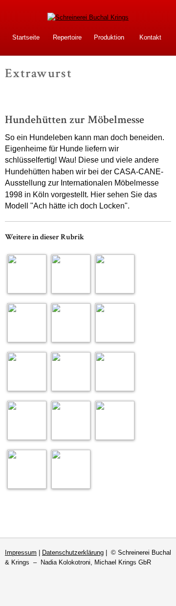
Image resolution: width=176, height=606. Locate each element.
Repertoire (67, 37)
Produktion (109, 37)
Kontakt (150, 37)
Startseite (26, 37)
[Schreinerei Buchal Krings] (88, 17)
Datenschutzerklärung (73, 552)
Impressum (21, 552)
